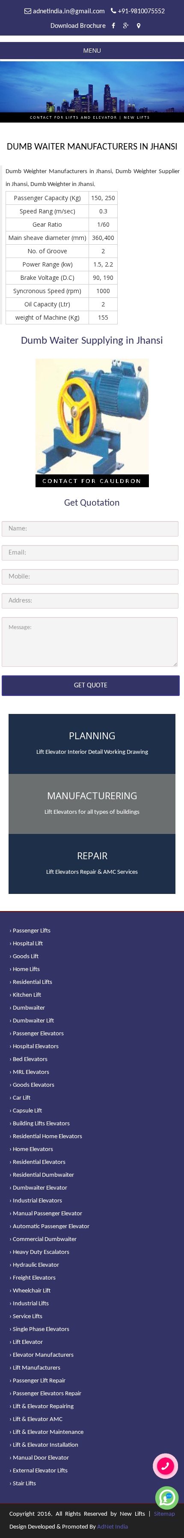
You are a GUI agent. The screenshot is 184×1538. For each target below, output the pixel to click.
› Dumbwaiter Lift (31, 1021)
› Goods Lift (24, 956)
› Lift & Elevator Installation (43, 1445)
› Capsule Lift (25, 1111)
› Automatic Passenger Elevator (49, 1226)
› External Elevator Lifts (38, 1471)
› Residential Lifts (30, 982)
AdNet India (112, 1527)
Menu (92, 50)
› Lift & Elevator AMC (35, 1419)
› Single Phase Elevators (39, 1329)
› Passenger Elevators (36, 1034)
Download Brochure (78, 26)
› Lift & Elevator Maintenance (46, 1432)
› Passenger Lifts (29, 931)
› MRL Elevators (29, 1072)
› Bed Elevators (28, 1059)
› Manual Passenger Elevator (45, 1214)
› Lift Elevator (26, 1342)
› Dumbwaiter (27, 1008)
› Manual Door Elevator (39, 1458)
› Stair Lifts (22, 1484)
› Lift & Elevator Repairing (41, 1406)
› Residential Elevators (37, 1162)
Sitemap (164, 1514)
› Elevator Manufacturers (41, 1355)
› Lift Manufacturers (34, 1368)
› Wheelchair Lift (29, 1291)
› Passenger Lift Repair (37, 1381)
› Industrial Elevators (35, 1201)
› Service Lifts (25, 1316)
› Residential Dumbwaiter (41, 1175)
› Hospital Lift (26, 944)
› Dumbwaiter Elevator (38, 1188)
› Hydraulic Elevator (34, 1265)
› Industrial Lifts (29, 1304)
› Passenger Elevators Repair (45, 1394)
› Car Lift (19, 1098)
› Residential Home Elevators (45, 1136)
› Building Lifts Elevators (39, 1124)
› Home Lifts (24, 969)
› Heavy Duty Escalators (39, 1252)
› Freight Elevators (32, 1278)
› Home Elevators (31, 1149)
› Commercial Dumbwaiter (43, 1239)
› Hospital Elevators (34, 1046)
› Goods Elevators (31, 1085)
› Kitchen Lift (25, 995)
